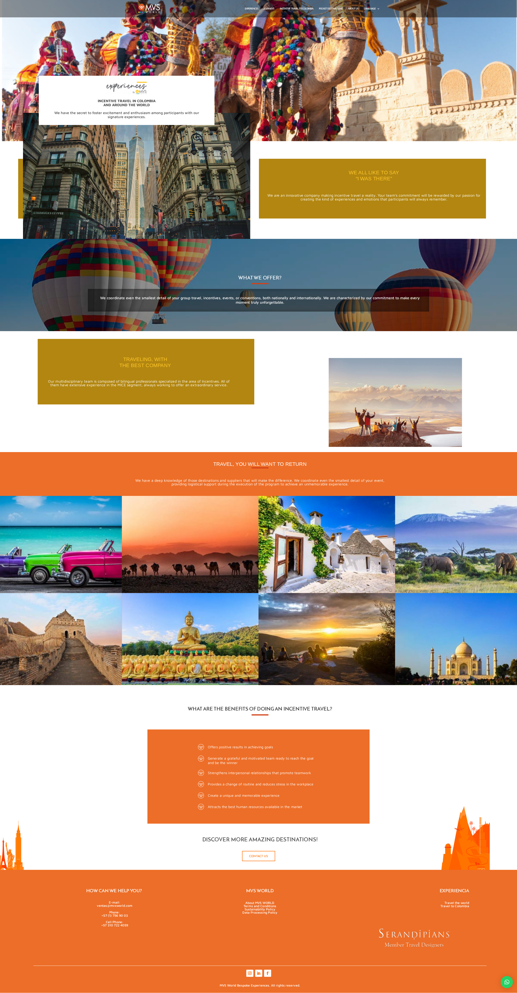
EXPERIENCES (251, 8)
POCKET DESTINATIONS (331, 8)
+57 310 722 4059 (114, 925)
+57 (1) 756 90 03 (114, 915)
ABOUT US (353, 8)
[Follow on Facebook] (267, 973)
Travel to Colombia (454, 906)
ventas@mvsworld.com (114, 905)
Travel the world (456, 903)
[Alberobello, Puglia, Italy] (326, 591)
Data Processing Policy (259, 912)
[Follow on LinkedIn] (258, 973)
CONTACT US (258, 856)
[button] (507, 982)
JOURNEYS (269, 8)
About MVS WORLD (259, 903)
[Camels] (190, 591)
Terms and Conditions (260, 906)
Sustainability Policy (260, 909)
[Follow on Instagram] (249, 973)
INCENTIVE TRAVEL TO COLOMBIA (296, 8)
